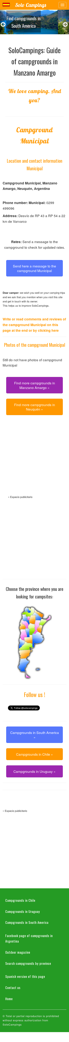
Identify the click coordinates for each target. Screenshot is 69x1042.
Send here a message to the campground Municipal (34, 268)
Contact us (13, 987)
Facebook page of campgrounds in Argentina (29, 938)
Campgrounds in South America (26, 922)
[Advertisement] (34, 459)
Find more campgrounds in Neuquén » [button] (34, 406)
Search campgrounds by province (28, 963)
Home (9, 998)
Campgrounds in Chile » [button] (34, 754)
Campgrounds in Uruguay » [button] (34, 771)
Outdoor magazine (17, 952)
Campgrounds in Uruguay (22, 911)
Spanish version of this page (25, 976)
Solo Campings (30, 5)
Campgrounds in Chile (20, 900)
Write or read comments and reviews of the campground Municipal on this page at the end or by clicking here (34, 325)
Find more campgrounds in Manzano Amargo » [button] (34, 385)
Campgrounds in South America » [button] (34, 734)
